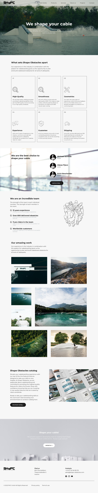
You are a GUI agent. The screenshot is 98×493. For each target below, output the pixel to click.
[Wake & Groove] (29, 270)
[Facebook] (66, 476)
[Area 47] (61, 307)
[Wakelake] (21, 296)
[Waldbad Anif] (29, 343)
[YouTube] (72, 476)
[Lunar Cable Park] (69, 270)
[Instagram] (69, 476)
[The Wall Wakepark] (69, 343)
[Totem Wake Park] (21, 317)
